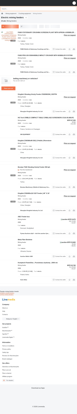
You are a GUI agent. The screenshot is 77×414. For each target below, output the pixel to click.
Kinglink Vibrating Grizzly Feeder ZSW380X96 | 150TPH (37, 94)
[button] (74, 3)
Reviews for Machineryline (10, 355)
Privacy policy (6, 349)
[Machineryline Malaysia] (13, 3)
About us (5, 308)
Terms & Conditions (8, 346)
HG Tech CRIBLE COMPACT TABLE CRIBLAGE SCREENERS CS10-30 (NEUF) (46, 117)
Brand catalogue (7, 359)
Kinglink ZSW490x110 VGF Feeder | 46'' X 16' (34, 193)
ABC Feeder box (24, 216)
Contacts (5, 314)
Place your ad (8, 88)
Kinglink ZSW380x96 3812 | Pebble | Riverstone (34, 140)
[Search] (74, 9)
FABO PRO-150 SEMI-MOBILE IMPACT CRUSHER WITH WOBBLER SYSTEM (45, 55)
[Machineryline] (2, 13)
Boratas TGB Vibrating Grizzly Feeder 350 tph (34, 167)
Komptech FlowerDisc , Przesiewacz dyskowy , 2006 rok (38, 262)
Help (3, 311)
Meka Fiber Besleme (25, 239)
